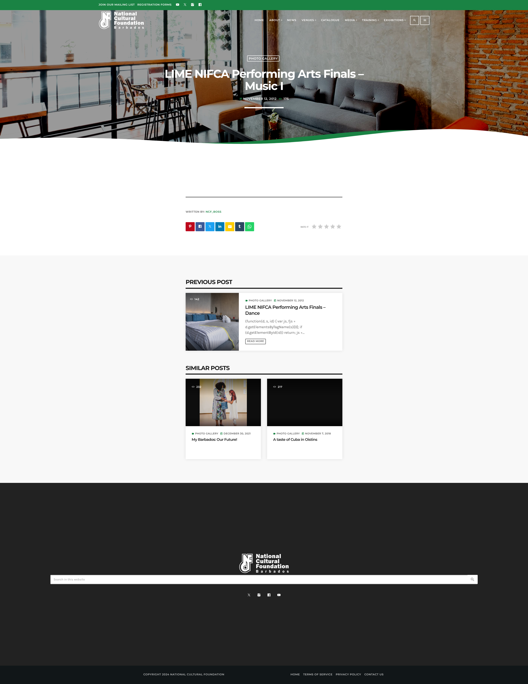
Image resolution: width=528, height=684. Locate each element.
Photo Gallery (263, 58)
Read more (255, 341)
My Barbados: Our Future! (214, 439)
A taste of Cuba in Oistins (295, 439)
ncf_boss (213, 211)
